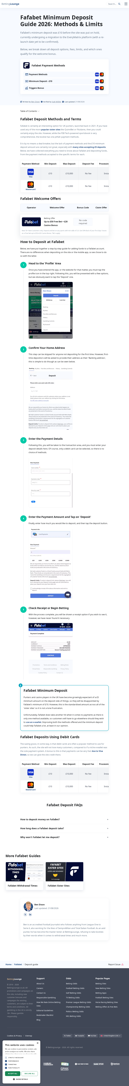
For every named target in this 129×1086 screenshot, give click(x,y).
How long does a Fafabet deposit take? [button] (42, 828)
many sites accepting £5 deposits (89, 147)
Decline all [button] (30, 1073)
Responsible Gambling (46, 997)
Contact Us (41, 993)
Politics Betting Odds (75, 1011)
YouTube (93, 1036)
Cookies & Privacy (14, 1035)
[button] (10, 4)
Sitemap (28, 1035)
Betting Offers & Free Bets (106, 1007)
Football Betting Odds (75, 988)
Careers (40, 988)
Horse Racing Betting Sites (106, 1002)
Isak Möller (56, 101)
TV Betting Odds (73, 997)
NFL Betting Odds (73, 1016)
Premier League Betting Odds (78, 1002)
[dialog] (21, 1061)
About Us (40, 983)
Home (8, 964)
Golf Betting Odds (73, 993)
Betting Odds (71, 983)
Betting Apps (100, 993)
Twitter (68, 1036)
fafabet (18, 964)
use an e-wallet (33, 722)
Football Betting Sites (104, 997)
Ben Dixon (35, 101)
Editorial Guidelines (45, 1010)
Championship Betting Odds (78, 1007)
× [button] (37, 1043)
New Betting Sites (102, 988)
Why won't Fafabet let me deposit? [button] (40, 837)
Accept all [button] (12, 1073)
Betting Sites (100, 983)
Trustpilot (80, 1036)
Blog (38, 1020)
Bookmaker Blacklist (45, 1015)
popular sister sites (50, 129)
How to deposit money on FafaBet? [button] (40, 819)
